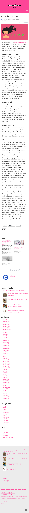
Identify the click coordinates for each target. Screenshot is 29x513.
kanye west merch (18, 496)
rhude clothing (15, 500)
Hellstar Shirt (23, 494)
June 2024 (5, 353)
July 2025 (5, 332)
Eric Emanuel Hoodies (19, 490)
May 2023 (5, 374)
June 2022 (5, 392)
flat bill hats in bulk (17, 494)
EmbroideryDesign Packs (22, 489)
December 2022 (6, 382)
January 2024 (6, 361)
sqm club (17, 501)
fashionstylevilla (7, 494)
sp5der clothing (12, 501)
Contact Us (5, 432)
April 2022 (5, 393)
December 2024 (6, 343)
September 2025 (7, 329)
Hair (3, 411)
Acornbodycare (4, 20)
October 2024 (6, 347)
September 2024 (7, 348)
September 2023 (7, 368)
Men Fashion (6, 417)
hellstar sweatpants (4, 496)
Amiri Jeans (8, 489)
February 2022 (6, 396)
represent (23, 498)
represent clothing (10, 500)
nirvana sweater (3, 498)
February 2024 (6, 360)
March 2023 (5, 377)
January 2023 (6, 380)
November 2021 (6, 398)
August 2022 (6, 388)
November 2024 (6, 345)
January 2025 (6, 342)
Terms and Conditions (8, 437)
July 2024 (5, 352)
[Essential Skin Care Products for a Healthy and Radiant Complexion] (19, 242)
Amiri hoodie (3, 489)
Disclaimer (5, 434)
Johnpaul (5, 19)
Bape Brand (12, 489)
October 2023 (6, 366)
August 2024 (6, 350)
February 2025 (6, 340)
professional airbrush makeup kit (15, 498)
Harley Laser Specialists (7, 262)
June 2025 (5, 334)
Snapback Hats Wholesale (5, 501)
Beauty (4, 406)
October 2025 (6, 327)
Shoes (24, 500)
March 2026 (5, 319)
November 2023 (6, 364)
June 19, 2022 (12, 19)
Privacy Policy (6, 435)
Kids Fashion (6, 412)
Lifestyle (5, 414)
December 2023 (6, 363)
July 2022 (5, 390)
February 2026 (6, 321)
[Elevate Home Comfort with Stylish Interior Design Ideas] (5, 295)
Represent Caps (3, 500)
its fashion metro (11, 496)
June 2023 (5, 372)
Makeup (4, 415)
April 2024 (5, 356)
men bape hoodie (24, 496)
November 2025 (6, 326)
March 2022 (5, 395)
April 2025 (5, 337)
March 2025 (5, 339)
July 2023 (5, 371)
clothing (16, 489)
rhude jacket (21, 500)
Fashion (4, 407)
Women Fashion (6, 422)
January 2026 (6, 323)
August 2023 (6, 369)
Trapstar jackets (22, 501)
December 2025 (6, 324)
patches (8, 498)
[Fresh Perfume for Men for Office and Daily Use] (5, 301)
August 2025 (6, 331)
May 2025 (5, 335)
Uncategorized (6, 420)
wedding (2, 503)
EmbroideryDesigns (11, 490)
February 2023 (6, 379)
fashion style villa (8, 492)
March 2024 (5, 358)
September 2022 (7, 387)
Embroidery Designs (4, 490)
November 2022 (6, 384)
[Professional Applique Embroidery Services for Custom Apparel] (5, 312)
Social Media (6, 419)
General (17, 19)
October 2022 (6, 385)
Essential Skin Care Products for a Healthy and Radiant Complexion (18, 248)
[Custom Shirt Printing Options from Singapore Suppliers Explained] (5, 306)
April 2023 (5, 376)
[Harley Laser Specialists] (7, 258)
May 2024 (5, 355)
